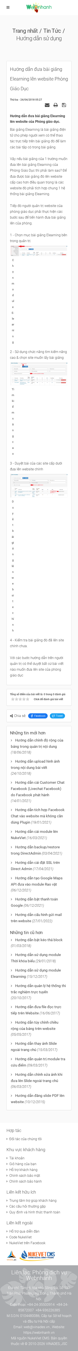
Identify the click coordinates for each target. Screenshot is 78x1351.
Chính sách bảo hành (25, 1181)
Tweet (59, 715)
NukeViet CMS (38, 1338)
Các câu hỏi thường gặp (27, 1206)
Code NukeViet (20, 1237)
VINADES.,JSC (56, 1344)
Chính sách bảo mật (24, 1176)
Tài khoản (16, 1158)
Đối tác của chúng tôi (25, 1139)
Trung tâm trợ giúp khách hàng (33, 1201)
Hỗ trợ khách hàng (23, 1170)
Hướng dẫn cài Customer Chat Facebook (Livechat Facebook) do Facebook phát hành (38, 788)
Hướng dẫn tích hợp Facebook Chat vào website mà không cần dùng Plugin (38, 816)
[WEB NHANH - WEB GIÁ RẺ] (39, 7)
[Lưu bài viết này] (64, 105)
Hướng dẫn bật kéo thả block (39, 940)
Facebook (40, 715)
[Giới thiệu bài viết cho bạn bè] (47, 105)
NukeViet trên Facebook (27, 1243)
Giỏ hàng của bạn (22, 1164)
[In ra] (56, 105)
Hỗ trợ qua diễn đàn (24, 1231)
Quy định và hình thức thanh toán (34, 1212)
